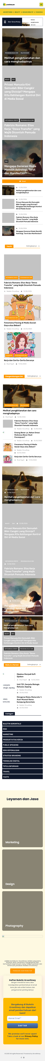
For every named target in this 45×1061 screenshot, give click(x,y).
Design (10, 884)
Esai (13, 79)
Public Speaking (10, 745)
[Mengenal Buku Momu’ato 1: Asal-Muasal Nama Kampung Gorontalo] (9, 702)
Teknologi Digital (11, 761)
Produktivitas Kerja (13, 740)
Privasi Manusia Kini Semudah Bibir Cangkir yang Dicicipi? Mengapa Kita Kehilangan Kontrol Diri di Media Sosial (22, 91)
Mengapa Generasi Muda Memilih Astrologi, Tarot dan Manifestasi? (20, 170)
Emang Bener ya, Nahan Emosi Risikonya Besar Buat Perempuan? (27, 435)
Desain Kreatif (27, 12)
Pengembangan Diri (11, 53)
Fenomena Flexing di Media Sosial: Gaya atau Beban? (20, 324)
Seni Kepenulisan (11, 750)
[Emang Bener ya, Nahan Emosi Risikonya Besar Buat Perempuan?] (8, 435)
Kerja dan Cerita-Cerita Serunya (19, 360)
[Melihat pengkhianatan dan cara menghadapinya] (22, 47)
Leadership (9, 355)
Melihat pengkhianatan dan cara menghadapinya (28, 192)
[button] (41, 4)
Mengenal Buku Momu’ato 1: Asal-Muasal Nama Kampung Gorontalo (29, 699)
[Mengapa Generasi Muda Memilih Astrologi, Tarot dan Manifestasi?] (8, 231)
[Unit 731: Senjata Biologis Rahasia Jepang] (9, 688)
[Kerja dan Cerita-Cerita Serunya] (22, 345)
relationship (25, 53)
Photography (14, 926)
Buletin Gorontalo (12, 724)
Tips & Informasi (10, 766)
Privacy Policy (31, 1036)
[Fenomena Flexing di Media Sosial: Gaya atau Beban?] (22, 308)
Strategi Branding (12, 756)
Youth (22, 318)
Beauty (17, 12)
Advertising (8, 12)
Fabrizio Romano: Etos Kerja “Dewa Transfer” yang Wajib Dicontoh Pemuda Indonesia (27, 219)
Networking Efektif (11, 120)
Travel (6, 772)
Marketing (8, 734)
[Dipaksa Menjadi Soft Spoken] (9, 677)
